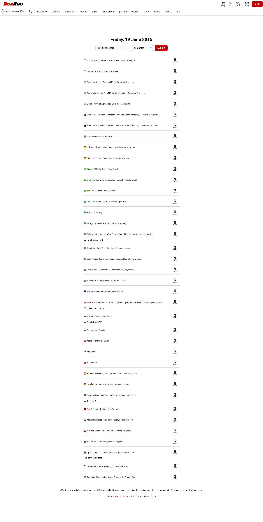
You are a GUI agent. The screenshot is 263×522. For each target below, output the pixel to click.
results (83, 11)
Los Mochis (114, 270)
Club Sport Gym (94, 248)
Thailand (133, 395)
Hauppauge (114, 452)
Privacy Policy (150, 496)
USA (121, 441)
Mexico (150, 234)
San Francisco (121, 93)
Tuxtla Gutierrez (108, 248)
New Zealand (118, 291)
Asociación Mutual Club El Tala (100, 93)
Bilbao (110, 384)
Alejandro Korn (106, 60)
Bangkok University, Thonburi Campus (103, 395)
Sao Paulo (126, 180)
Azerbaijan (107, 136)
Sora (114, 223)
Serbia (93, 352)
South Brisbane (131, 115)
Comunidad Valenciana (121, 373)
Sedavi (107, 373)
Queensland (144, 115)
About (118, 496)
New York (125, 452)
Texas (127, 477)
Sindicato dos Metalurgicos (99, 180)
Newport (105, 431)
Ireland (112, 191)
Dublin (106, 191)
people (123, 11)
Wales (113, 431)
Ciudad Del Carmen (127, 234)
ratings (56, 11)
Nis (88, 352)
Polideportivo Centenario (98, 270)
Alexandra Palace (94, 420)
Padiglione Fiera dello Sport (99, 223)
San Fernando (93, 409)
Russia (110, 316)
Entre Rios (116, 104)
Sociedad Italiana (94, 82)
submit (161, 47)
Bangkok (125, 395)
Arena (89, 341)
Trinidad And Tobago (109, 409)
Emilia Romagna (115, 202)
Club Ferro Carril (94, 104)
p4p (178, 11)
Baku (100, 136)
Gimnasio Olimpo (94, 158)
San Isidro (91, 71)
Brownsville (119, 477)
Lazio (95, 212)
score (168, 11)
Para (110, 169)
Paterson (103, 441)
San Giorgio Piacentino (97, 202)
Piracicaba (116, 180)
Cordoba (121, 82)
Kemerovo (97, 341)
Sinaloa (124, 270)
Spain (134, 373)
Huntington (109, 466)
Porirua (108, 291)
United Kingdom (126, 420)
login (257, 4)
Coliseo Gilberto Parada (97, 147)
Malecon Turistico (94, 281)
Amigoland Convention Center (100, 477)
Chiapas (119, 248)
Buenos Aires (120, 60)
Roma (89, 212)
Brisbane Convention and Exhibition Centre (105, 115)
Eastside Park (93, 441)
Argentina (130, 60)
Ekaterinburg (100, 316)
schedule (70, 11)
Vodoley (90, 316)
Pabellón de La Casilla (96, 384)
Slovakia (94, 362)
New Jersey (113, 441)
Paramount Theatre (95, 466)
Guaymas (107, 281)
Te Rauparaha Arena (95, 291)
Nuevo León (128, 259)
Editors (110, 496)
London (114, 420)
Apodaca (118, 259)
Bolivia (132, 147)
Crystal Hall (92, 136)
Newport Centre (94, 431)
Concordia (106, 104)
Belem (104, 169)
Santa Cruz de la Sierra (118, 147)
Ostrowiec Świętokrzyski (144, 302)
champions (108, 11)
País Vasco (118, 384)
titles (157, 11)
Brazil (115, 169)
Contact (126, 496)
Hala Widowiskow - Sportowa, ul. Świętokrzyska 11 (109, 302)
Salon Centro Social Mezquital (100, 259)
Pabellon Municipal (95, 373)
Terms (139, 496)
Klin (88, 362)
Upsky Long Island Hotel (98, 452)
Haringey (106, 420)
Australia (154, 115)
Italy (124, 202)
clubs (147, 11)
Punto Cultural (93, 60)
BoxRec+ (42, 11)
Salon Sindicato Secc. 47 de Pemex (102, 234)
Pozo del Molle (109, 82)
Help (133, 496)
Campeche (141, 234)
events (135, 11)
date (94, 11)
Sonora (115, 281)
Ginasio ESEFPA (94, 169)
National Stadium (94, 191)
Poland (159, 302)
